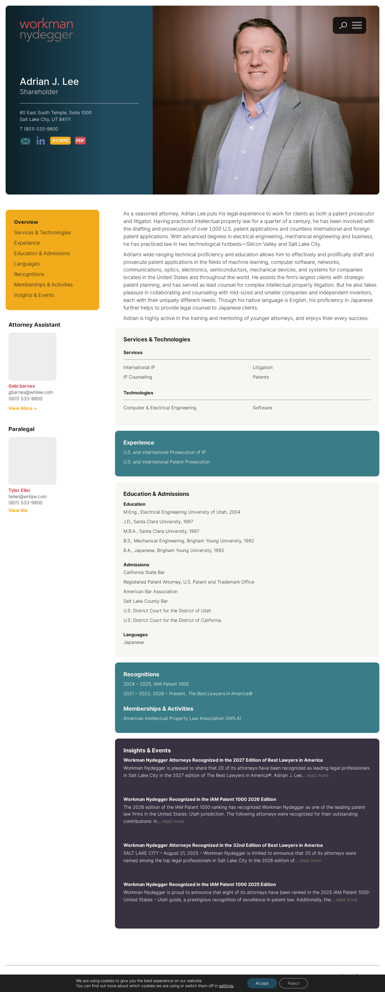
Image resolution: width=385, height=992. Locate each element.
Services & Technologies (42, 232)
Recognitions (29, 274)
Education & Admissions (42, 253)
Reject (293, 983)
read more (317, 775)
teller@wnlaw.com (27, 496)
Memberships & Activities (43, 285)
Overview (26, 222)
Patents (261, 377)
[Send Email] (25, 141)
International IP (139, 367)
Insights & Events (34, 295)
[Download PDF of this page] (80, 140)
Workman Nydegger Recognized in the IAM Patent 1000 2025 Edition (199, 884)
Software (262, 407)
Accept (262, 983)
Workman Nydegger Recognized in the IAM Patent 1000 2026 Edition (199, 799)
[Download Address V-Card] (60, 140)
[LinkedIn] (40, 140)
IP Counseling (137, 377)
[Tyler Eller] (32, 461)
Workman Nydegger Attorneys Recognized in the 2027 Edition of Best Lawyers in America (223, 760)
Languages (27, 264)
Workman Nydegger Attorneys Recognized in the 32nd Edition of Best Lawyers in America (223, 845)
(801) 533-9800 (41, 129)
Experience (27, 243)
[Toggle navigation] (357, 25)
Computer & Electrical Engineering (159, 407)
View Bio (18, 510)
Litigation (263, 367)
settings (226, 985)
